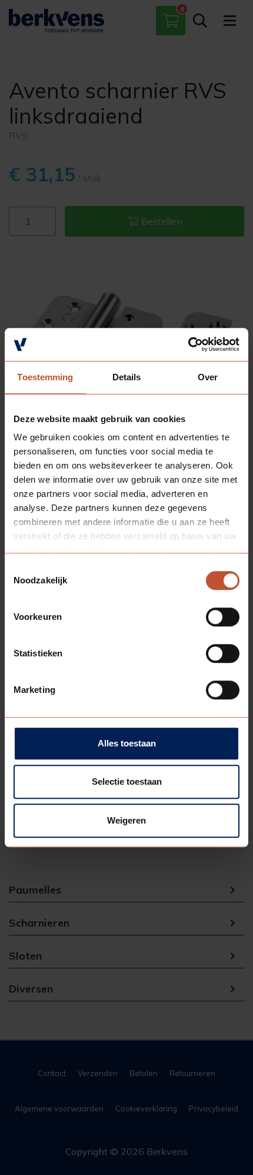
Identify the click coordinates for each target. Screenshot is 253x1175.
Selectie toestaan (127, 781)
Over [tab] (208, 377)
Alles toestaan (127, 743)
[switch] (222, 617)
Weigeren (126, 820)
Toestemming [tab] (45, 377)
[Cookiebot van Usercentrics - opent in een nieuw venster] (188, 344)
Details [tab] (126, 377)
